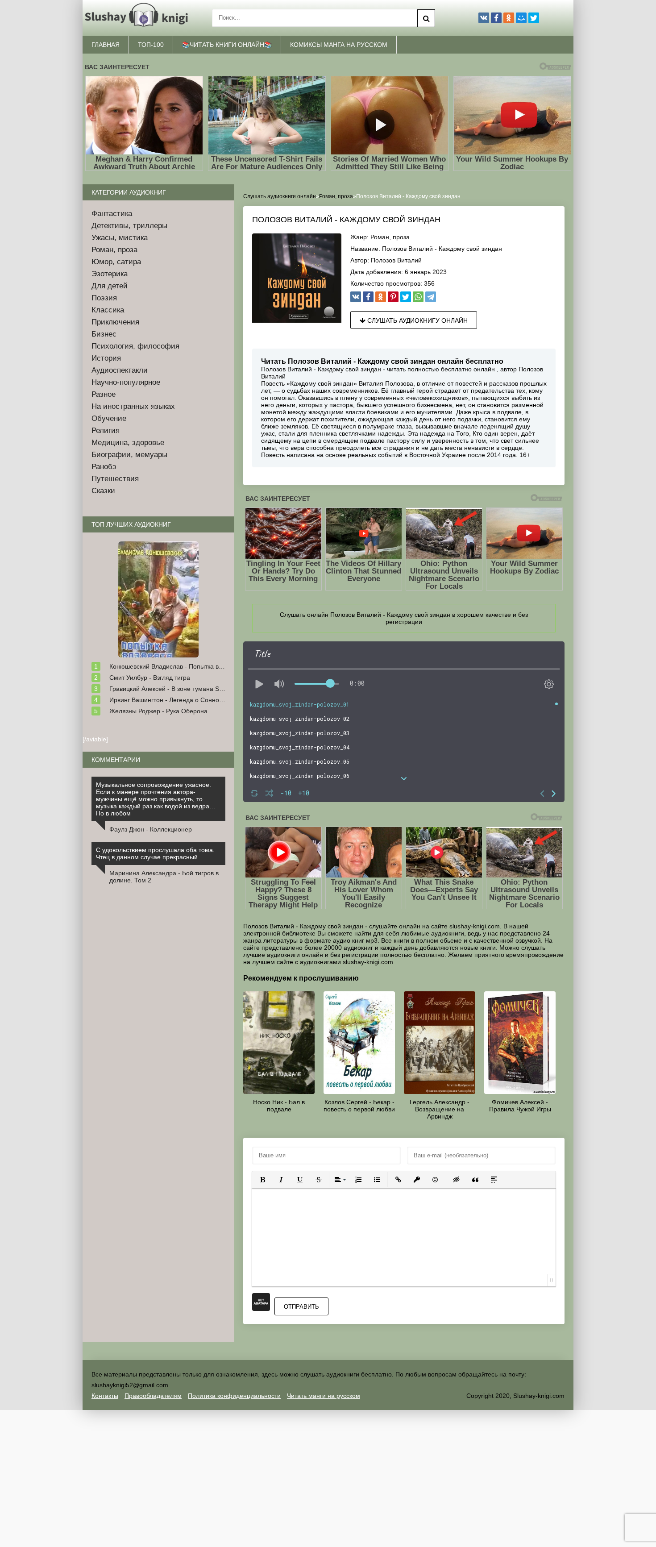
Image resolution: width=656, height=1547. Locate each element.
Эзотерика (109, 274)
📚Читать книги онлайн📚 (227, 44)
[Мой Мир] (521, 17)
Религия (105, 430)
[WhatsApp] (418, 296)
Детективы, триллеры (129, 225)
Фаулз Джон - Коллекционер (150, 829)
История (106, 358)
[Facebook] (368, 296)
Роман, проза (390, 237)
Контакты (104, 1395)
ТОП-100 (151, 44)
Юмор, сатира (116, 262)
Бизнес (103, 334)
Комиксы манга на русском (338, 44)
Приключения (115, 322)
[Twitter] (405, 296)
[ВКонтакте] (355, 296)
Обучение (108, 418)
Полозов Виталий (396, 260)
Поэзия (104, 298)
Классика (107, 310)
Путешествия (115, 478)
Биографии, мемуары (129, 454)
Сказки (103, 491)
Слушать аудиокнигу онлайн (416, 320)
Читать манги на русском (323, 1395)
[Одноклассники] (380, 296)
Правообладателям (153, 1395)
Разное (103, 394)
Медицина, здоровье (127, 442)
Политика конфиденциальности (234, 1395)
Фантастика (111, 213)
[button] (262, 1179)
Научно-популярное (125, 382)
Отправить (301, 1306)
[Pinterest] (393, 296)
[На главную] (138, 18)
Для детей (109, 286)
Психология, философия (135, 346)
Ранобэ (103, 466)
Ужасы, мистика (119, 237)
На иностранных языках (133, 406)
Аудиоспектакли (119, 370)
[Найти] (426, 18)
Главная (105, 44)
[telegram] (430, 296)
